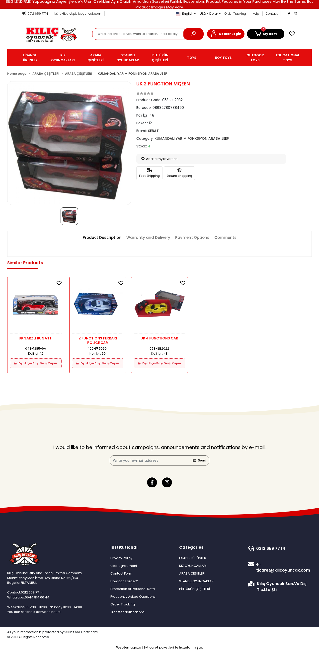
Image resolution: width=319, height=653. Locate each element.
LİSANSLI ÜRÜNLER (192, 558)
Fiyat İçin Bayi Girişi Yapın (37, 363)
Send (202, 460)
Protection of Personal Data (132, 589)
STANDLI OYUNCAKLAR (196, 581)
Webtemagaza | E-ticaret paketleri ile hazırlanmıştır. (159, 647)
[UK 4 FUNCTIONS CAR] (159, 306)
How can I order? (124, 581)
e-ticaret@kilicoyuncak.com (283, 567)
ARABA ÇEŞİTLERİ (192, 573)
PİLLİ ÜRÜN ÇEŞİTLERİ (194, 589)
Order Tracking (235, 13)
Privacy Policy (121, 558)
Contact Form (121, 573)
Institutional (124, 547)
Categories (191, 547)
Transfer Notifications (127, 612)
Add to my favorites (161, 158)
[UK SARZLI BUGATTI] (35, 306)
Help (255, 13)
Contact (272, 13)
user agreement (123, 565)
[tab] (102, 237)
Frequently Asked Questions (133, 596)
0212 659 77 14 (270, 548)
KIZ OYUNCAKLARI (193, 565)
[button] (225, 34)
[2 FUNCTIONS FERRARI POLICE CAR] (97, 306)
